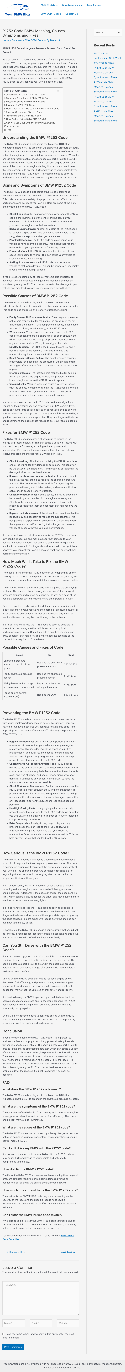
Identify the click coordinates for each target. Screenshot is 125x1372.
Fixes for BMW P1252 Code (20, 105)
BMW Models (48, 5)
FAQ (9, 130)
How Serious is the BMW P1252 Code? (26, 119)
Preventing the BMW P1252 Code (23, 115)
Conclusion (13, 126)
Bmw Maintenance (72, 5)
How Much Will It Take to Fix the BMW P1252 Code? (33, 108)
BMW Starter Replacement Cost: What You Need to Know (107, 58)
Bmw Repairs (94, 5)
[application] (56, 5)
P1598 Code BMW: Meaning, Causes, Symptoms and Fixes (105, 101)
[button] (57, 91)
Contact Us (71, 13)
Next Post (68, 1252)
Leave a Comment (12, 40)
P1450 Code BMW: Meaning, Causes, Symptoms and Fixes (105, 73)
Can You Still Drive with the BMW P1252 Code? (30, 122)
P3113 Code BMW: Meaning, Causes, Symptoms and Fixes (105, 116)
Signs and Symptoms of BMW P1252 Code (28, 98)
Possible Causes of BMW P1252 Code (25, 101)
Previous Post (16, 1252)
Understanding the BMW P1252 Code (25, 94)
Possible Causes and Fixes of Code (24, 112)
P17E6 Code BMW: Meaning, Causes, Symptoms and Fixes (105, 87)
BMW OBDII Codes (51, 13)
